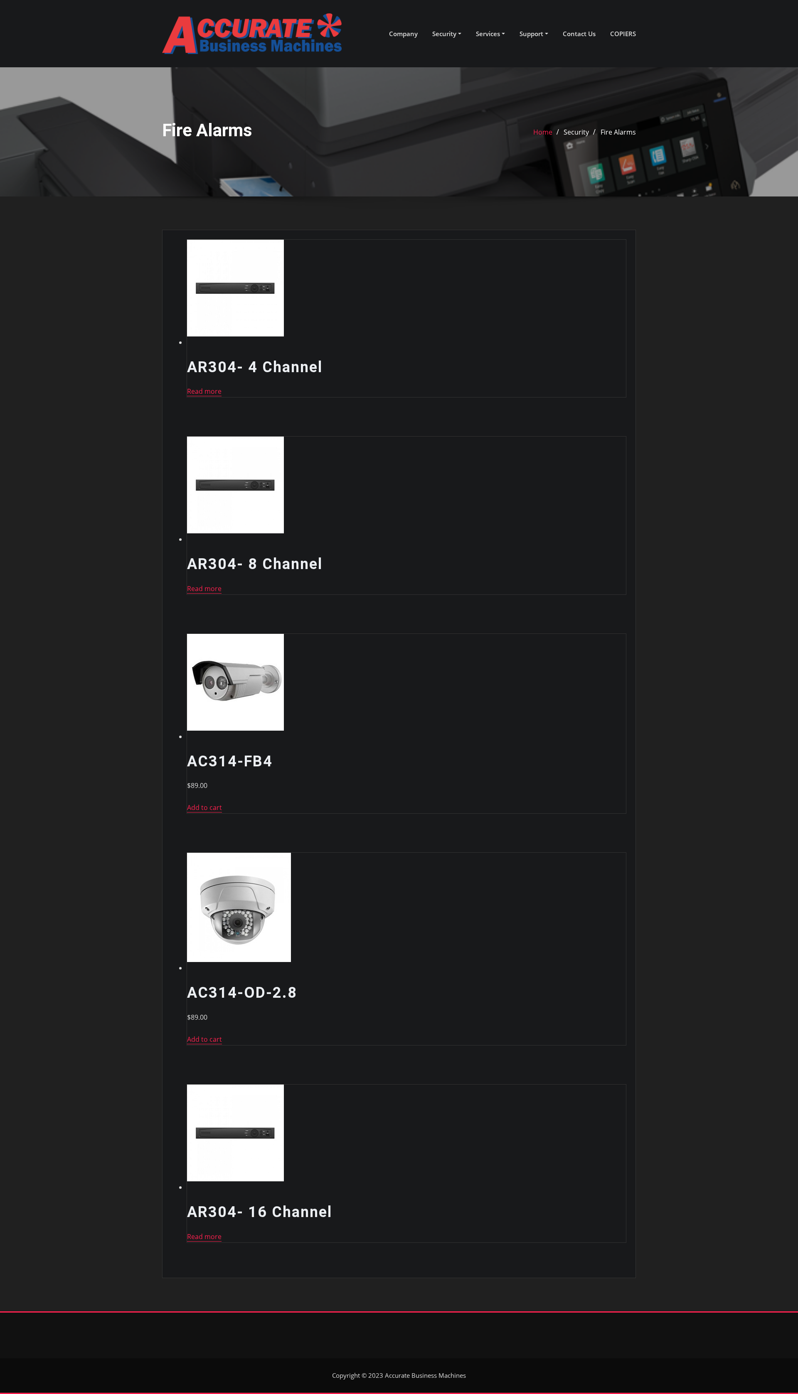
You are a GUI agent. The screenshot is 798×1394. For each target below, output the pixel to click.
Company (403, 33)
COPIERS (623, 33)
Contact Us (579, 33)
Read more (204, 391)
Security (445, 33)
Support (532, 33)
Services (489, 33)
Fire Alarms (618, 132)
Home (542, 132)
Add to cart (204, 807)
